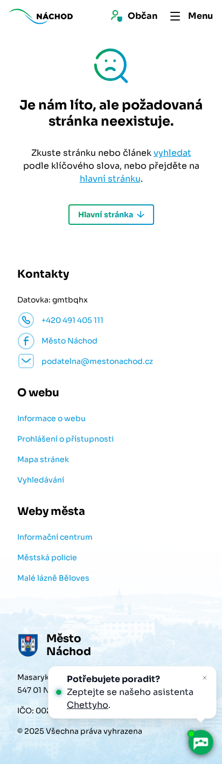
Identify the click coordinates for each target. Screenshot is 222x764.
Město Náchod (69, 341)
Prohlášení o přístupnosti (65, 439)
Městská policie (47, 557)
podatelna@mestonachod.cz (97, 361)
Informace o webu (51, 418)
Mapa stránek (43, 459)
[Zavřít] (205, 678)
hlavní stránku (110, 178)
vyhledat (172, 153)
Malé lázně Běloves (53, 578)
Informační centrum (55, 537)
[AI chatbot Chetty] (200, 742)
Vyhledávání (40, 480)
